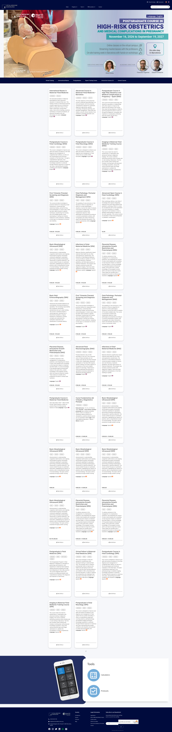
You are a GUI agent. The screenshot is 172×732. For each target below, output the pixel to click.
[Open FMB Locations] (94, 7)
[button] (1, 44)
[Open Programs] (76, 7)
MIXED (116, 99)
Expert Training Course (91, 80)
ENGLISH (58, 95)
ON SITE (90, 97)
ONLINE (56, 200)
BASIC (51, 200)
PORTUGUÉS (64, 556)
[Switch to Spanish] (166, 2)
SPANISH (61, 200)
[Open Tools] (83, 7)
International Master (63, 80)
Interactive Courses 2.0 (107, 80)
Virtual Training (50, 80)
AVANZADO (52, 147)
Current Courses (122, 80)
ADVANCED (52, 95)
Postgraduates (77, 80)
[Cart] (144, 2)
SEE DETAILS (60, 132)
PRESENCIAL (78, 405)
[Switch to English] (168, 2)
